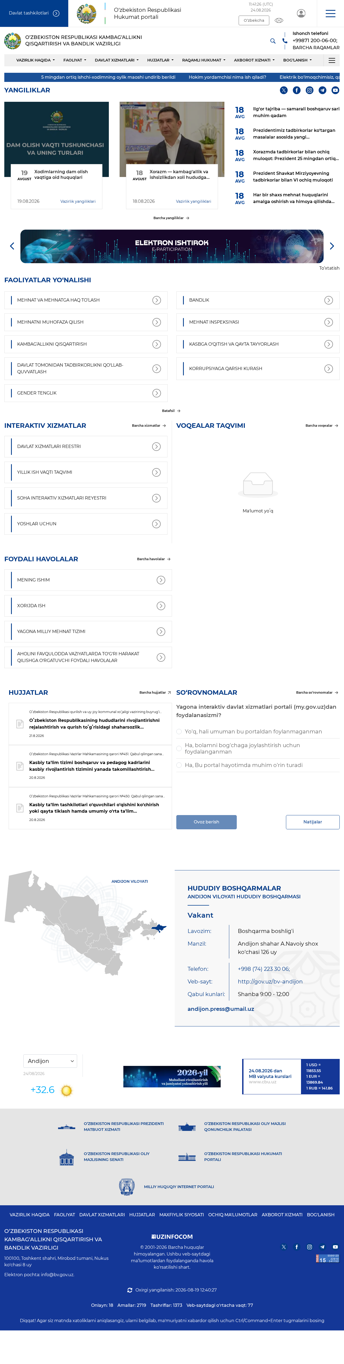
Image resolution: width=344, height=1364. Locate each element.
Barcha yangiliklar (168, 218)
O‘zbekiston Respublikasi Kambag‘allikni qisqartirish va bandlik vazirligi (53, 1239)
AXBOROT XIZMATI (282, 1214)
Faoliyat (72, 60)
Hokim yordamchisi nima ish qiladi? (185, 77)
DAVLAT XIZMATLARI (102, 1214)
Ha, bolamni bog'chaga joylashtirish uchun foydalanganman (242, 748)
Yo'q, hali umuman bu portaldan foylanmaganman (253, 731)
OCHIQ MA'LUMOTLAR (232, 1214)
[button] (330, 13)
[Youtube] (335, 90)
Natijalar (312, 821)
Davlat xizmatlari (114, 60)
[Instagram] (310, 90)
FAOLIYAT (64, 1214)
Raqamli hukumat (201, 60)
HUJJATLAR (158, 60)
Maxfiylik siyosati (181, 1214)
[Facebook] (297, 90)
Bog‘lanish (295, 60)
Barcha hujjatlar (152, 692)
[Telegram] (323, 90)
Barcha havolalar (151, 559)
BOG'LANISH (321, 1214)
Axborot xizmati (252, 60)
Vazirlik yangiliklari (78, 201)
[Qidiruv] (272, 41)
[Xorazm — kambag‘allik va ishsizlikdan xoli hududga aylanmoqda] (172, 139)
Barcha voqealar (319, 426)
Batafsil (168, 411)
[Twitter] (284, 90)
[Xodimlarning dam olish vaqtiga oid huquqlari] (56, 139)
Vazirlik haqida (33, 60)
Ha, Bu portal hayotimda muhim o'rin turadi (244, 765)
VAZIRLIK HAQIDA (30, 1214)
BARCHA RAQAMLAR (316, 47)
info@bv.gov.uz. (57, 1274)
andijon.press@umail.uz (221, 1009)
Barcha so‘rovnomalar (314, 692)
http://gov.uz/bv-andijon (270, 981)
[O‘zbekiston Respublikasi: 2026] (172, 1076)
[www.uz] (328, 1258)
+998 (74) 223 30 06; (264, 969)
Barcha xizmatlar (146, 426)
